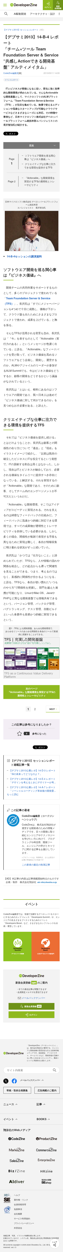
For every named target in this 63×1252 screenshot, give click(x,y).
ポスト (12, 133)
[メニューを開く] (5, 5)
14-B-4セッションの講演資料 (24, 256)
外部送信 (18, 1227)
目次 (31, 145)
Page (11, 181)
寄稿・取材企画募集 (17, 1090)
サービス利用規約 (22, 1218)
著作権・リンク (21, 1199)
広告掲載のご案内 (47, 1090)
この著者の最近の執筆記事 (36, 864)
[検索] (6, 14)
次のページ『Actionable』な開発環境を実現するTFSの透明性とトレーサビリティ (31, 692)
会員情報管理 (20, 1204)
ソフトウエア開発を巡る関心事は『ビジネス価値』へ (39, 157)
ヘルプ (17, 1195)
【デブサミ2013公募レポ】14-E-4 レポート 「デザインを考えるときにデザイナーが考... (33, 780)
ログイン (33, 1014)
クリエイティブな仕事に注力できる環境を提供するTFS (39, 165)
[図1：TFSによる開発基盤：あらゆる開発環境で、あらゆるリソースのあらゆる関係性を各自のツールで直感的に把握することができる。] (31, 657)
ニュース (8, 1104)
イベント (8, 1119)
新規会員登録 (32, 1006)
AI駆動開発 (20, 13)
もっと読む (13, 794)
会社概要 (18, 1213)
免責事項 (18, 1209)
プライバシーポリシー (24, 1223)
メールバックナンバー (33, 997)
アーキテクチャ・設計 (42, 13)
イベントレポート (11, 80)
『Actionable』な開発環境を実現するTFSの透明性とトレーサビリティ (39, 181)
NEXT (52, 709)
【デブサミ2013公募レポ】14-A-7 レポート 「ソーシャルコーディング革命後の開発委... (33, 788)
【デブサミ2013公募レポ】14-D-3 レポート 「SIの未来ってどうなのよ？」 (33, 772)
